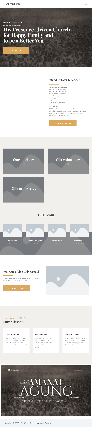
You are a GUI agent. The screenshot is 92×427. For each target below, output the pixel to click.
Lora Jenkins (79, 240)
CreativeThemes (44, 423)
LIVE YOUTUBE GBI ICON (12, 22)
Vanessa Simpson (35, 240)
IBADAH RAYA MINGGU (64, 80)
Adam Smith (57, 240)
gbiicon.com (12, 4)
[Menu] (86, 4)
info (24, 164)
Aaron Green (13, 240)
